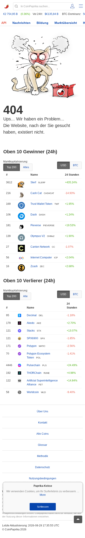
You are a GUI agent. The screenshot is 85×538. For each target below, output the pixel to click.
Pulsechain (33, 365)
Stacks (31, 330)
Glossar (42, 444)
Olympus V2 (38, 236)
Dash (34, 214)
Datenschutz (42, 467)
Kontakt (42, 422)
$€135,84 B (51, 14)
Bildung (42, 23)
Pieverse (36, 225)
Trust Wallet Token (41, 203)
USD (63, 165)
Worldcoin (33, 392)
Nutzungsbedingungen (42, 478)
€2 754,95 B (10, 14)
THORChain (34, 372)
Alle (25, 296)
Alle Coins (42, 433)
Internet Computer (41, 257)
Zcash (34, 266)
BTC (75, 165)
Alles (26, 167)
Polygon (32, 345)
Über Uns (42, 411)
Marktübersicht (65, 23)
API (3, 23)
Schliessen (43, 506)
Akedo (30, 323)
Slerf (33, 182)
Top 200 (11, 167)
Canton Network (40, 246)
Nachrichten (21, 23)
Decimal (32, 315)
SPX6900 (32, 338)
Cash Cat (36, 193)
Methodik (42, 456)
